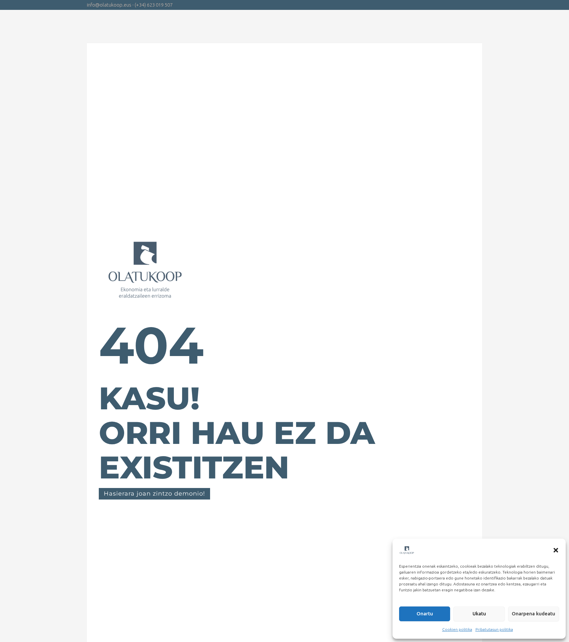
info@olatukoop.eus (109, 5)
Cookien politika (457, 629)
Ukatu (479, 613)
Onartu (425, 613)
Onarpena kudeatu (533, 613)
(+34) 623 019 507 (154, 5)
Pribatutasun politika (494, 629)
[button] (556, 550)
